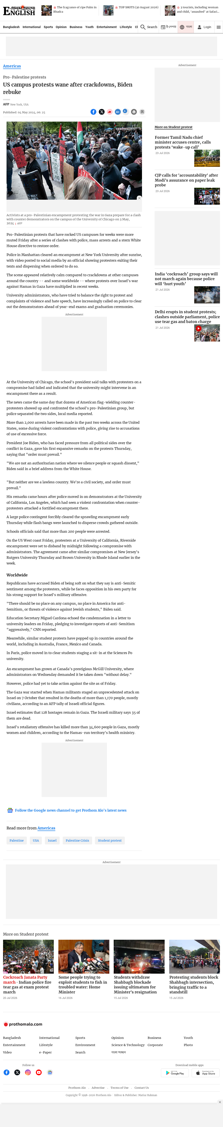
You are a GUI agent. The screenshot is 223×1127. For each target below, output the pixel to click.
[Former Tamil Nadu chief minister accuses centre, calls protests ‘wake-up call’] (207, 158)
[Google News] (50, 1072)
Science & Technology (128, 1045)
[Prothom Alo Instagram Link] (29, 1073)
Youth (89, 27)
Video (7, 1052)
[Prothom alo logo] (22, 1025)
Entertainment (107, 27)
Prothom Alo (77, 1087)
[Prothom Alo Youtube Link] (40, 1073)
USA (36, 840)
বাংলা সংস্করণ (119, 1052)
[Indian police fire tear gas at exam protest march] (28, 957)
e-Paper (45, 1052)
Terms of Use (119, 1087)
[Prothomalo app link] (174, 1073)
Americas (12, 66)
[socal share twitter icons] (102, 114)
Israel (52, 840)
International (32, 27)
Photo (188, 1045)
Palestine (17, 840)
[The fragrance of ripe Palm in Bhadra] (46, 10)
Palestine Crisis (77, 840)
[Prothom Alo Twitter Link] (19, 1073)
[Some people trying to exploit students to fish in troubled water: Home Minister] (83, 957)
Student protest (110, 840)
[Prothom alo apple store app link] (205, 1073)
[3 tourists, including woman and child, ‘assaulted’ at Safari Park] (170, 10)
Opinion (61, 27)
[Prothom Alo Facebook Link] (8, 1073)
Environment (85, 1045)
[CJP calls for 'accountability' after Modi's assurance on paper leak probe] (207, 196)
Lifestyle (126, 27)
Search (80, 1052)
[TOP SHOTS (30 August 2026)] (108, 10)
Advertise (98, 1087)
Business (76, 27)
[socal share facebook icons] (94, 114)
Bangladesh (11, 27)
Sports (48, 27)
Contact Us (142, 1087)
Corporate (155, 1045)
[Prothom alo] (19, 10)
